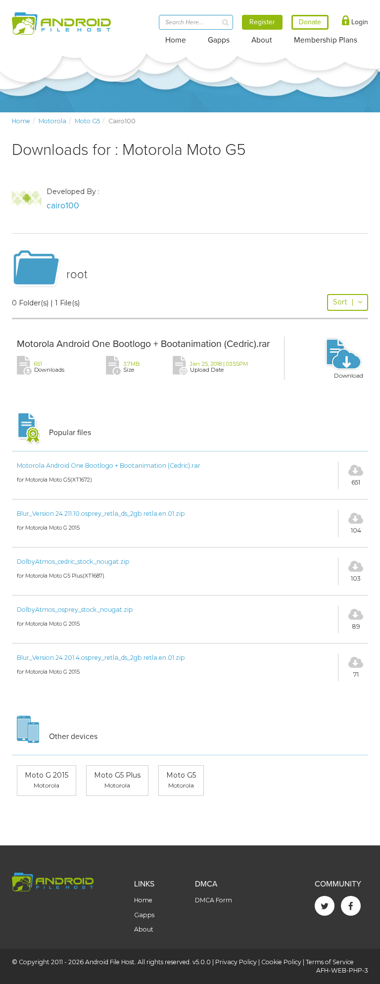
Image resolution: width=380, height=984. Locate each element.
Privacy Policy (236, 962)
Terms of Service (330, 962)
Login (358, 22)
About (261, 40)
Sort (343, 301)
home (21, 121)
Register (262, 22)
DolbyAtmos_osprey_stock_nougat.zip (75, 609)
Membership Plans (325, 40)
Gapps (219, 40)
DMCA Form (213, 900)
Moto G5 (87, 121)
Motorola (52, 121)
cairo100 (63, 205)
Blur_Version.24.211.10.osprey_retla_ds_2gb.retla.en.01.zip (101, 513)
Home (175, 40)
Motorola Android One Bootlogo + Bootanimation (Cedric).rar (143, 344)
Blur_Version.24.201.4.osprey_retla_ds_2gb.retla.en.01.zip (101, 657)
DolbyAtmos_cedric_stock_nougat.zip (73, 561)
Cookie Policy (281, 962)
